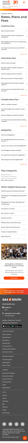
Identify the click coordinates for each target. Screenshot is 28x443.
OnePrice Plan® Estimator (9, 349)
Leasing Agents (6, 362)
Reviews (4, 410)
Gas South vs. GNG (7, 213)
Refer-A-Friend (6, 365)
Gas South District (7, 346)
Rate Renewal (6, 236)
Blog (3, 404)
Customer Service (6, 13)
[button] (14, 331)
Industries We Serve (7, 379)
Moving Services (6, 337)
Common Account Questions (9, 178)
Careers (4, 398)
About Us (4, 395)
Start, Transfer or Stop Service (9, 176)
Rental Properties (6, 382)
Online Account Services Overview (13, 191)
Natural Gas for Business (8, 373)
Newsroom (5, 407)
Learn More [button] (14, 278)
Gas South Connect (7, 352)
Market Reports (6, 387)
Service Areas (5, 413)
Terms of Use (6, 437)
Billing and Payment (6, 174)
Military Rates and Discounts (11, 222)
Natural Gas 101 (6, 218)
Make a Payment (6, 334)
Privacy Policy (15, 437)
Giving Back (5, 401)
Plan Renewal (5, 340)
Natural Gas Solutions (7, 376)
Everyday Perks (6, 343)
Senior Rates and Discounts (10, 227)
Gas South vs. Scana (8, 209)
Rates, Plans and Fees (7, 180)
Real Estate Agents (7, 359)
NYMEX (4, 385)
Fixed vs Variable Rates (9, 232)
